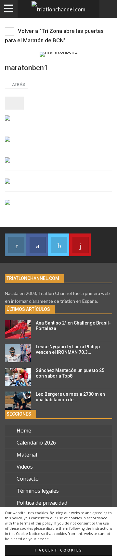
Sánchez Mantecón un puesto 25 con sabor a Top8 (70, 373)
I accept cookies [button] (59, 550)
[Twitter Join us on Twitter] (58, 244)
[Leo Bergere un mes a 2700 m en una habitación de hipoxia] (18, 401)
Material (27, 454)
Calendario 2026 (36, 442)
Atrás (18, 84)
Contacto (28, 478)
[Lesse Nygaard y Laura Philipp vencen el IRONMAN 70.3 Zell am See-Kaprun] (18, 353)
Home (24, 430)
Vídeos (25, 466)
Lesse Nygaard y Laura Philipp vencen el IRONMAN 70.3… (68, 349)
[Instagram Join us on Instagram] (15, 244)
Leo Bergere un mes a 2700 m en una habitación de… (70, 397)
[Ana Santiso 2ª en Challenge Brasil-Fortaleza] (18, 329)
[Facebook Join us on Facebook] (37, 244)
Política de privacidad (42, 502)
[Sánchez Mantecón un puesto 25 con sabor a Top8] (18, 377)
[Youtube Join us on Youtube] (79, 244)
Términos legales (38, 490)
